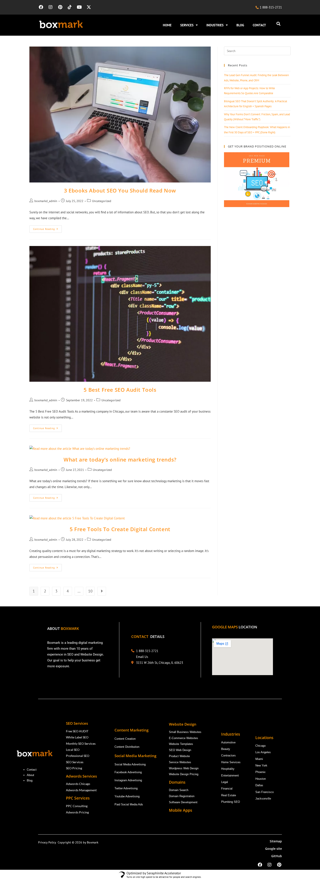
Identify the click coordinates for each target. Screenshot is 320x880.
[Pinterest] (60, 7)
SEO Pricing (74, 768)
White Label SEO (77, 737)
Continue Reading (47, 228)
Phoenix (260, 772)
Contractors (228, 755)
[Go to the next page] (101, 591)
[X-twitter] (89, 7)
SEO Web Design (180, 750)
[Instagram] (50, 7)
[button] (278, 23)
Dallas (259, 785)
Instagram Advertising (129, 780)
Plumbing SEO (230, 801)
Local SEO (72, 749)
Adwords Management (81, 790)
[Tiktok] (69, 7)
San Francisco (264, 792)
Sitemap (276, 841)
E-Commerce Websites (183, 738)
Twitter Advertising (126, 788)
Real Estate (229, 795)
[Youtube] (79, 7)
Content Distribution (127, 746)
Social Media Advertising (130, 764)
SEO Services (74, 762)
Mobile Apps (180, 810)
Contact (32, 769)
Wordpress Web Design (184, 768)
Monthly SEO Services (81, 743)
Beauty (225, 749)
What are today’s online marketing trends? (120, 459)
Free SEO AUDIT (77, 731)
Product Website (180, 756)
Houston (260, 778)
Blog (30, 780)
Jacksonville (263, 798)
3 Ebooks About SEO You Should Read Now (120, 190)
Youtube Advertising (127, 796)
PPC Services (78, 798)
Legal (224, 782)
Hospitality (227, 768)
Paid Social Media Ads (129, 804)
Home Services (231, 762)
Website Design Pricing (183, 774)
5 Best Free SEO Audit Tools (120, 389)
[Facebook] (41, 7)
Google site (273, 849)
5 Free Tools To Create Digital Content (120, 529)
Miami (259, 759)
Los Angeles (263, 752)
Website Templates (181, 744)
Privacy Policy (48, 842)
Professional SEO (77, 756)
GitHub (276, 856)
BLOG (240, 25)
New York (261, 765)
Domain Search (179, 790)
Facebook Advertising (128, 772)
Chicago (260, 745)
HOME (167, 25)
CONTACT (259, 25)
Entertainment (230, 775)
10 (90, 591)
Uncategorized (101, 201)
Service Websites (180, 762)
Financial (227, 788)
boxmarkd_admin (45, 201)
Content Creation (125, 738)
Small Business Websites (185, 732)
